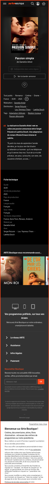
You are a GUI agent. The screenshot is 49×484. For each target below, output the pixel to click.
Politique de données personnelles (17, 482)
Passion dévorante (16, 116)
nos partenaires (35, 449)
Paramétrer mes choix (38, 424)
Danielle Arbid (19, 102)
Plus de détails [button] (11, 270)
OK (41, 381)
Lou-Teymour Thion (23, 109)
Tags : (6, 113)
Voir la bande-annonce (27, 76)
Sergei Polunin (20, 106)
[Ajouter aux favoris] (24, 84)
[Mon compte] (38, 4)
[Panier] (43, 4)
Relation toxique (34, 113)
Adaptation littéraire (17, 113)
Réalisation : (8, 102)
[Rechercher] (31, 3)
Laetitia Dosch (38, 109)
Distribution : (9, 106)
